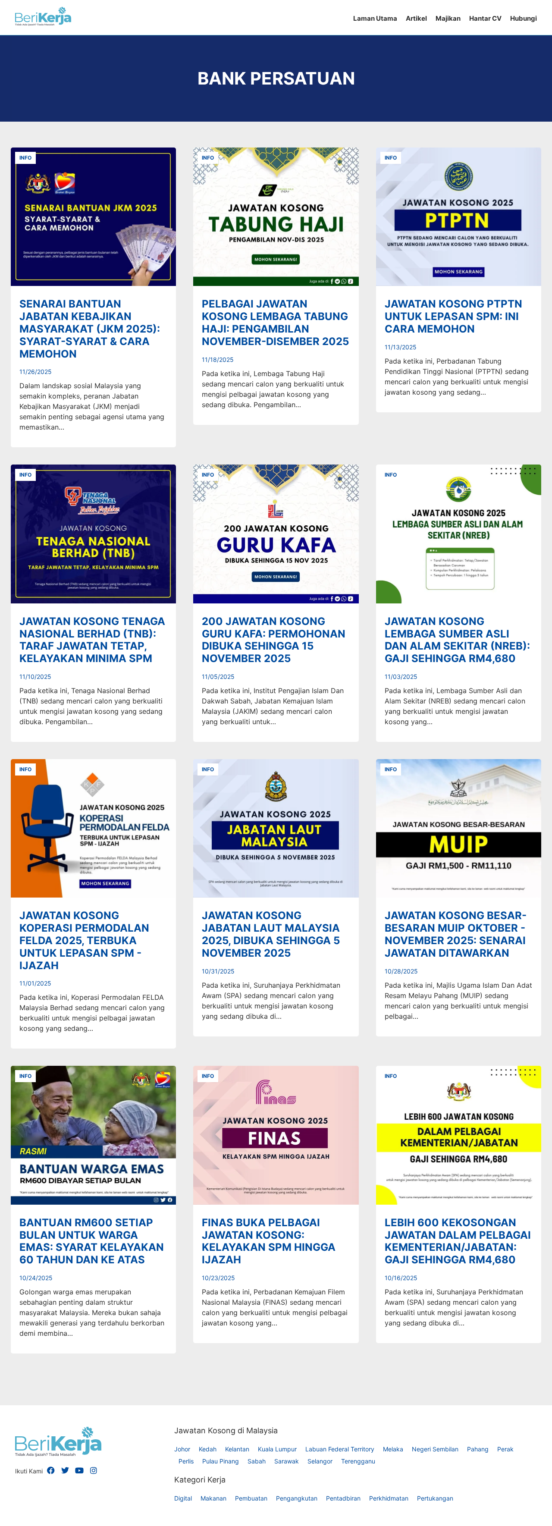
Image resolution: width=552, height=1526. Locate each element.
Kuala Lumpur (277, 1449)
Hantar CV (485, 18)
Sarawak (286, 1461)
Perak (505, 1449)
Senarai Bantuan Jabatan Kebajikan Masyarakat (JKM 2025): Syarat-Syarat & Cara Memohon (89, 329)
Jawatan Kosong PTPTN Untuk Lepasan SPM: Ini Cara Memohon (453, 316)
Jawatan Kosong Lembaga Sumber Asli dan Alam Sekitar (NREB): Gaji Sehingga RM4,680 (457, 640)
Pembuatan (251, 1498)
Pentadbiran (343, 1498)
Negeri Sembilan (435, 1449)
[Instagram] (93, 1470)
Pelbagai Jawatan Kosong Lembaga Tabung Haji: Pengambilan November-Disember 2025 (275, 322)
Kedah (207, 1449)
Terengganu (358, 1461)
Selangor (319, 1461)
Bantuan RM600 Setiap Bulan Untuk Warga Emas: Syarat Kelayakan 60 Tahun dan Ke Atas (91, 1241)
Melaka (393, 1449)
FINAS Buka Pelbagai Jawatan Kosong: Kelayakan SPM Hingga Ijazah (269, 1241)
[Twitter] (65, 1470)
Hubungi (523, 18)
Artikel (416, 18)
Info (25, 157)
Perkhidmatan (388, 1498)
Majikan (448, 18)
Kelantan (237, 1449)
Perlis (186, 1461)
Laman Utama (375, 18)
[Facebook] (51, 1470)
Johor (182, 1449)
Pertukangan (435, 1498)
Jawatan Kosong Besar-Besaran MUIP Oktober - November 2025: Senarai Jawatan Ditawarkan (456, 934)
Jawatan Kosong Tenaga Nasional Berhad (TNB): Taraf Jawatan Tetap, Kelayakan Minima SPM (92, 640)
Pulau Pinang (220, 1461)
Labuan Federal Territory (339, 1449)
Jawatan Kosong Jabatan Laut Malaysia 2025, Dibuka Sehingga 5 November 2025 (271, 934)
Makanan (213, 1498)
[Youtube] (79, 1470)
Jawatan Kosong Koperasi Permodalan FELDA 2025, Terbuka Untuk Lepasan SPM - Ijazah (84, 940)
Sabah (257, 1461)
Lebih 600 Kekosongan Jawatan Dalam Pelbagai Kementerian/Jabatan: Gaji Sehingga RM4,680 (458, 1241)
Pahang (478, 1449)
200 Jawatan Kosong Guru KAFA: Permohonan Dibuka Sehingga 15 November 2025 (273, 640)
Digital (183, 1498)
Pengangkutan (296, 1498)
